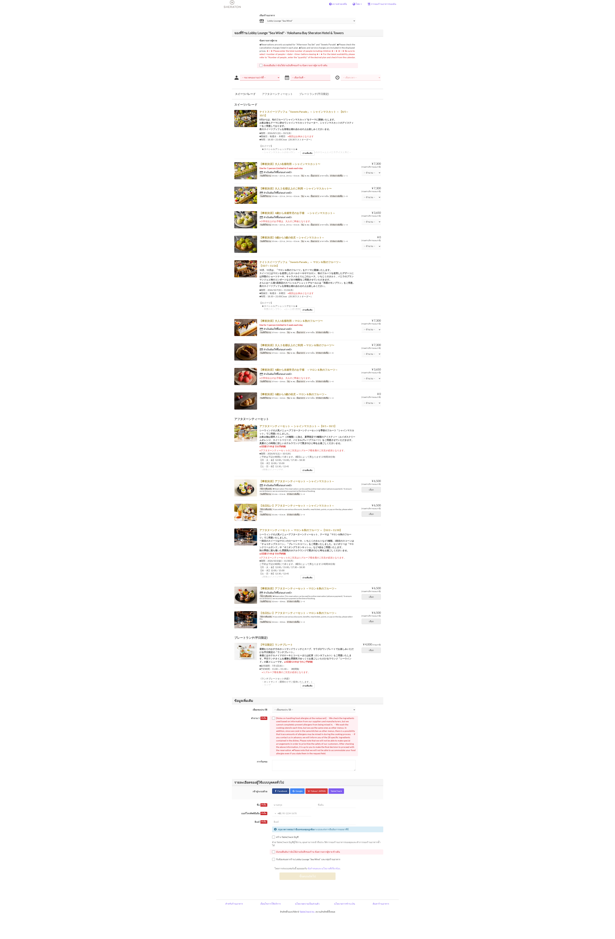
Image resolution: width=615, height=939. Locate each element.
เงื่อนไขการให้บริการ (270, 903)
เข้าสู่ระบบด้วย (260, 791)
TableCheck (336, 791)
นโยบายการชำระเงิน (344, 903)
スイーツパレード (245, 93)
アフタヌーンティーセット (277, 93)
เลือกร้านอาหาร (267, 15)
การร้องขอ (262, 761)
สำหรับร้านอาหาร (234, 903)
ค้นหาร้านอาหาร (381, 903)
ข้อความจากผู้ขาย (268, 40)
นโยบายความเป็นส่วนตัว (307, 903)
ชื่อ (261, 804)
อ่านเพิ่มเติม (307, 153)
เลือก (371, 489)
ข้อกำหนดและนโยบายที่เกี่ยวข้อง (324, 868)
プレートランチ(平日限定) (314, 93)
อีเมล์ (260, 821)
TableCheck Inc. (307, 911)
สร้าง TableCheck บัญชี (287, 837)
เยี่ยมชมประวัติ (260, 709)
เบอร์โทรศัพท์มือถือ (253, 813)
